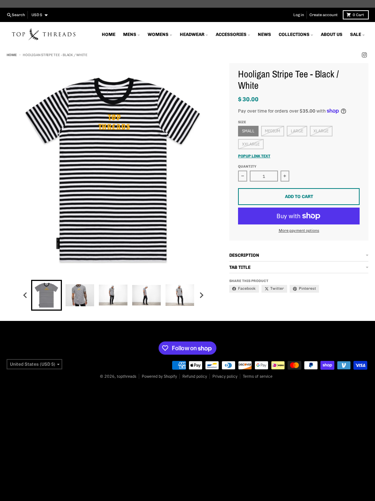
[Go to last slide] (25, 295)
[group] (46, 295)
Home (12, 55)
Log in (298, 14)
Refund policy (194, 376)
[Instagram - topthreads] (364, 55)
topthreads (126, 376)
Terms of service (257, 376)
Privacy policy (224, 376)
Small (248, 131)
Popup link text (254, 156)
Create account (323, 14)
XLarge (320, 131)
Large (297, 131)
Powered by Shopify (159, 376)
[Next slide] (201, 295)
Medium (272, 131)
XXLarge (251, 144)
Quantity (247, 166)
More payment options (299, 230)
